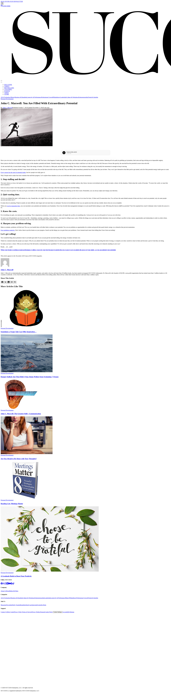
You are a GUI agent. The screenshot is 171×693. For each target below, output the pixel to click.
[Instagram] (6, 584)
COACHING (8, 89)
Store (27, 605)
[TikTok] (13, 584)
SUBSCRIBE (6, 6)
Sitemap (72, 612)
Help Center (10, 612)
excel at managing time (13, 206)
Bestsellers (23, 605)
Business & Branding (21, 97)
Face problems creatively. (8, 230)
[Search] (2, 3)
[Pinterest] (11, 584)
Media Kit (12, 591)
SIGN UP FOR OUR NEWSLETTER (12, 1)
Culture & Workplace (72, 97)
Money (13, 97)
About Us (3, 591)
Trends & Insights (93, 97)
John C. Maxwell (7, 107)
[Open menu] (1, 80)
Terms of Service (27, 612)
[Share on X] (5, 282)
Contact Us (4, 612)
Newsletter (9, 605)
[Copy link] (15, 282)
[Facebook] (2, 584)
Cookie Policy (49, 612)
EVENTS (7, 91)
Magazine (3, 605)
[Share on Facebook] (2, 282)
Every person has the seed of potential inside (13, 172)
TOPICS (6, 86)
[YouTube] (10, 584)
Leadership (63, 97)
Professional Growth (47, 97)
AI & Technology (6, 97)
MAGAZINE (8, 84)
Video (16, 591)
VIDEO (6, 92)
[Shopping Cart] (1, 6)
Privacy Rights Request (38, 612)
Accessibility (66, 612)
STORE (6, 94)
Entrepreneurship (83, 97)
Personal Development (7, 99)
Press (7, 591)
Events (39, 605)
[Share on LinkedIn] (8, 282)
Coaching (31, 605)
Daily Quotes (16, 605)
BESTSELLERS (9, 88)
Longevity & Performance (34, 97)
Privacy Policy (18, 612)
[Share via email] (11, 282)
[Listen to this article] (64, 152)
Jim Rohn (43, 605)
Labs (35, 605)
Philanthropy (56, 97)
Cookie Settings (58, 612)
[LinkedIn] (8, 584)
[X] (4, 584)
